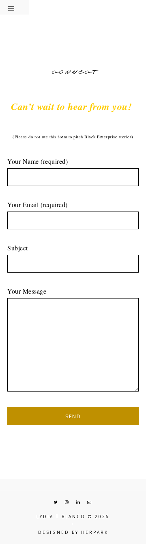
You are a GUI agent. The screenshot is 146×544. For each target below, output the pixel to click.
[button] (14, 7)
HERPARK (94, 532)
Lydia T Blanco (61, 516)
